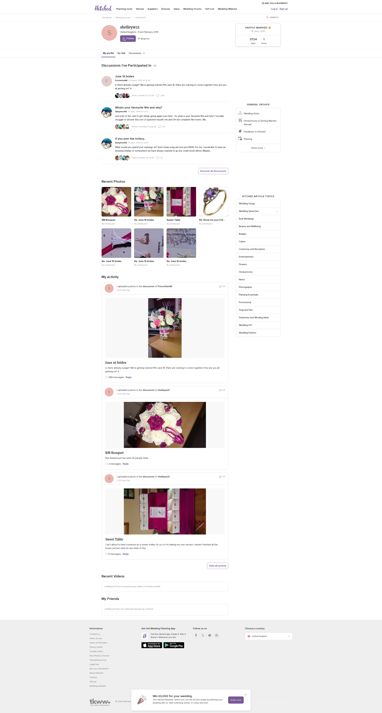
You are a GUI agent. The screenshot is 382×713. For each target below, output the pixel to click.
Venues (140, 8)
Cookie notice (96, 651)
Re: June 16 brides (144, 219)
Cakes (242, 241)
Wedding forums (192, 8)
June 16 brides (124, 76)
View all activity (217, 565)
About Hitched (96, 673)
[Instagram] (216, 635)
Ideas (177, 8)
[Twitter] (203, 635)
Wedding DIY (245, 325)
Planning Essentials (248, 294)
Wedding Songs (247, 203)
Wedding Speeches (249, 211)
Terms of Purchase (98, 642)
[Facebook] (196, 635)
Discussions (135, 53)
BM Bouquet (108, 219)
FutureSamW (121, 80)
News (242, 279)
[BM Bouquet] (116, 202)
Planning (248, 139)
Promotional (245, 302)
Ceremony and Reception (252, 249)
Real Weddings (246, 218)
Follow (130, 38)
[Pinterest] (209, 635)
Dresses (165, 8)
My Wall (121, 53)
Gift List (209, 8)
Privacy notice (96, 647)
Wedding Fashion (247, 332)
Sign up (283, 8)
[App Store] (151, 647)
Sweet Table (173, 219)
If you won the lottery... (130, 139)
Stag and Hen (246, 309)
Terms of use (96, 638)
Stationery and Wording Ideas (254, 317)
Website (227, 8)
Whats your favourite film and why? (138, 107)
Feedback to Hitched (254, 131)
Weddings (107, 17)
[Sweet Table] (181, 202)
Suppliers (153, 8)
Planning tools (124, 8)
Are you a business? (99, 668)
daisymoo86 (121, 111)
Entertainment (246, 256)
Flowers (243, 264)
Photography (245, 287)
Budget (242, 233)
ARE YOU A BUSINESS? (276, 3)
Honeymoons (246, 271)
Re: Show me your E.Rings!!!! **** (212, 219)
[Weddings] (103, 8)
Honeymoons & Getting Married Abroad (260, 122)
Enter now (236, 700)
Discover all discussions (213, 171)
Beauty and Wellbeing (250, 226)
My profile (108, 53)
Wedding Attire (251, 113)
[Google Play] (173, 647)
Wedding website (98, 686)
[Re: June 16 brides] (149, 202)
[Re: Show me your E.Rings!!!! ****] (214, 202)
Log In (274, 8)
